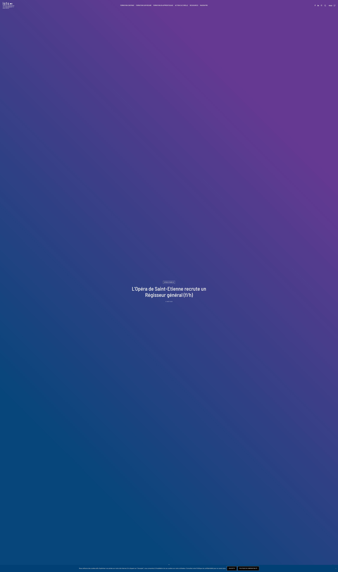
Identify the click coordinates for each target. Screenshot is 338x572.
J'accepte (232, 568)
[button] (332, 5)
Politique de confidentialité (248, 568)
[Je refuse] (336, 568)
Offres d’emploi (169, 282)
